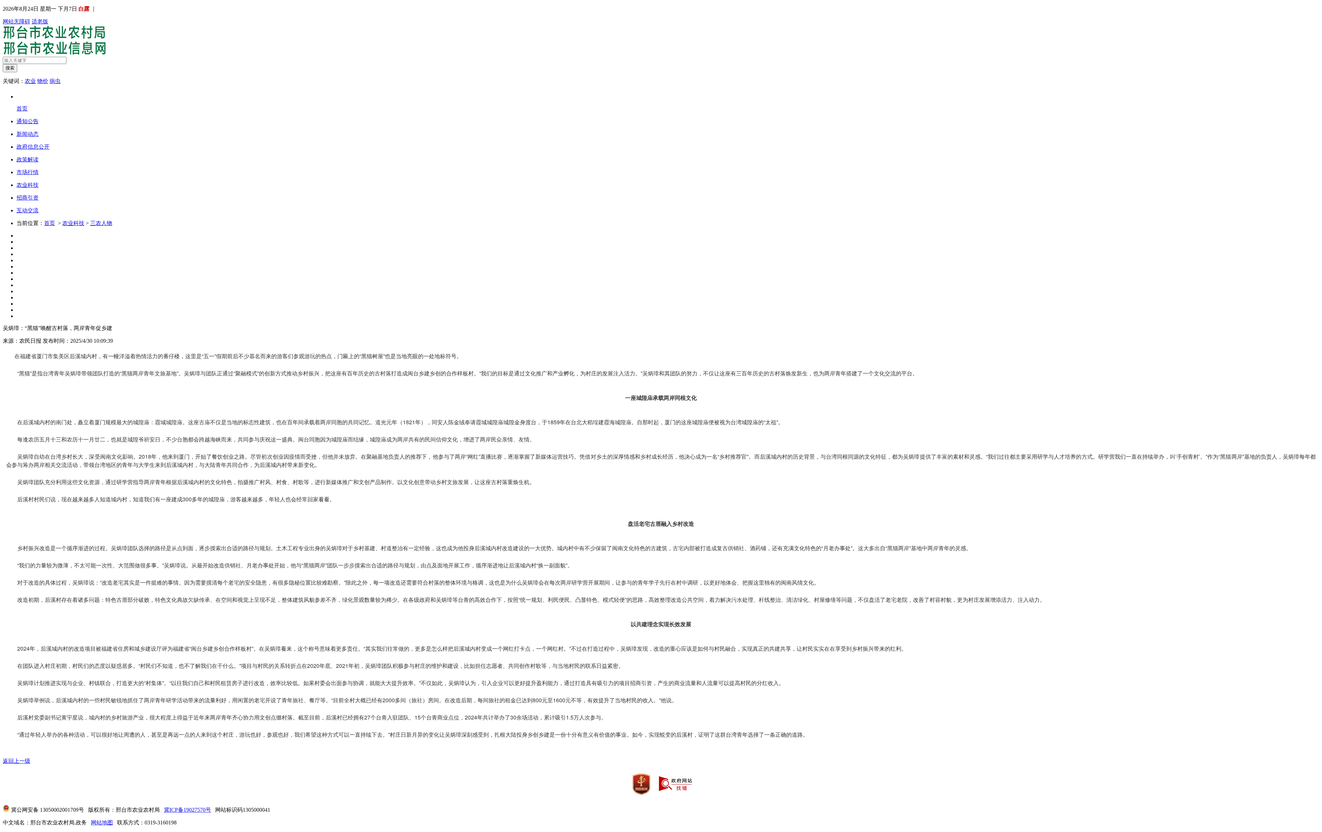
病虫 (55, 81)
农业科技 (73, 223)
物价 (42, 81)
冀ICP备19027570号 (187, 810)
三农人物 (101, 223)
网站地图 (102, 822)
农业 (30, 81)
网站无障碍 (16, 21)
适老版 (40, 21)
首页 (49, 223)
